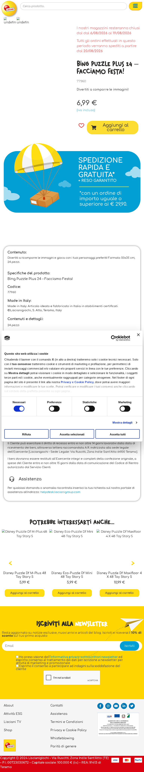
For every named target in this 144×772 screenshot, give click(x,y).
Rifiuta (26, 434)
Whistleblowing (62, 738)
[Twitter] (132, 706)
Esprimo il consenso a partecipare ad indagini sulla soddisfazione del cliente (68, 668)
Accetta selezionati (72, 434)
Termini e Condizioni (66, 722)
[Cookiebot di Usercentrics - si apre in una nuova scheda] (113, 338)
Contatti (56, 705)
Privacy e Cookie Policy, (77, 382)
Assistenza (58, 714)
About (9, 705)
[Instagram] (108, 706)
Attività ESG (13, 714)
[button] (80, 125)
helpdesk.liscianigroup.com (60, 492)
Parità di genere (63, 746)
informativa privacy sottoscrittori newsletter (84, 657)
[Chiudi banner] (138, 338)
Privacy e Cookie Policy (68, 730)
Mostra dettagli (122, 422)
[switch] (54, 409)
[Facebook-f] (100, 706)
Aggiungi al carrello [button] (24, 593)
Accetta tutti (118, 434)
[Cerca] (118, 7)
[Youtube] (116, 706)
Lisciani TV (12, 722)
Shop (8, 730)
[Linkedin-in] (124, 706)
